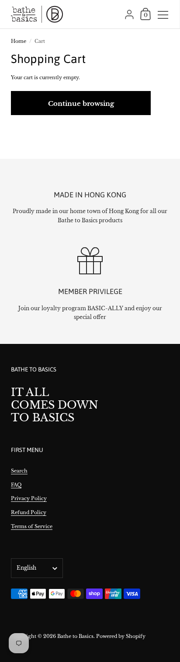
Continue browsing (81, 103)
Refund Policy (28, 512)
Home (18, 41)
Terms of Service (31, 526)
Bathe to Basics (75, 636)
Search (19, 471)
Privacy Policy (29, 498)
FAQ (16, 485)
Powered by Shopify (120, 636)
